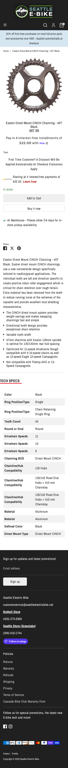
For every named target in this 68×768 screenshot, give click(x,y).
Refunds (8, 675)
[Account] (53, 24)
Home (6, 51)
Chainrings (14, 152)
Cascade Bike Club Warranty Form (24, 701)
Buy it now (34, 208)
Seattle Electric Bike (29, 759)
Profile (15, 753)
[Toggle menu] (5, 25)
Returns (8, 662)
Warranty (8, 668)
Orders (6, 753)
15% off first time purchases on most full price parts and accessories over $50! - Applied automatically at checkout (34, 38)
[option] (34, 85)
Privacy (7, 688)
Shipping (8, 681)
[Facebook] (5, 726)
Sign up (15, 581)
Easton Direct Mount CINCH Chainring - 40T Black (36, 51)
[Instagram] (10, 726)
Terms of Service (13, 695)
